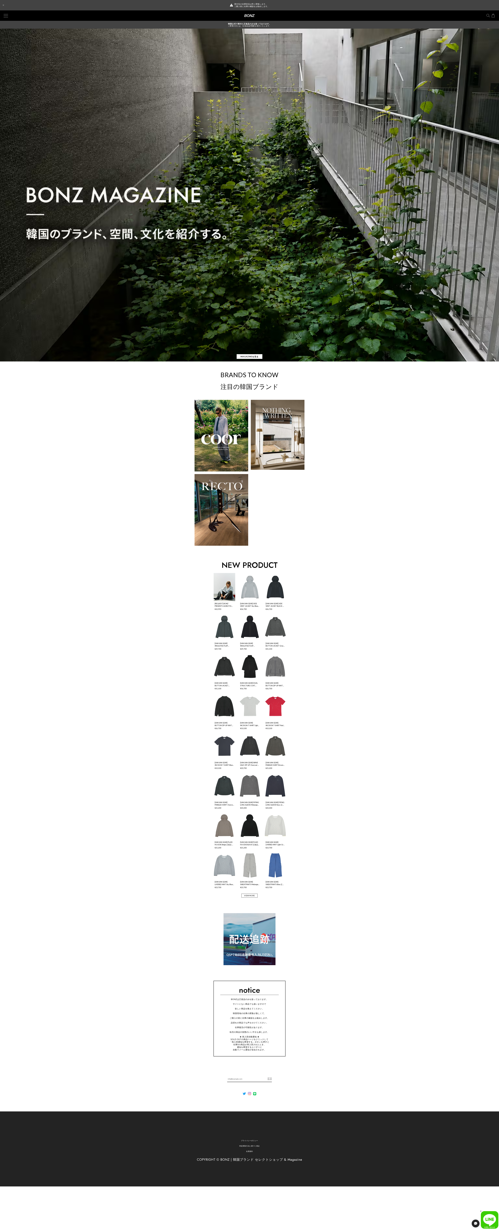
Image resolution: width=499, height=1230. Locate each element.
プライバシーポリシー (249, 1141)
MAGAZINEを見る (249, 356)
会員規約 (249, 1151)
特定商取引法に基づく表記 (249, 1146)
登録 (269, 1079)
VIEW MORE (249, 896)
